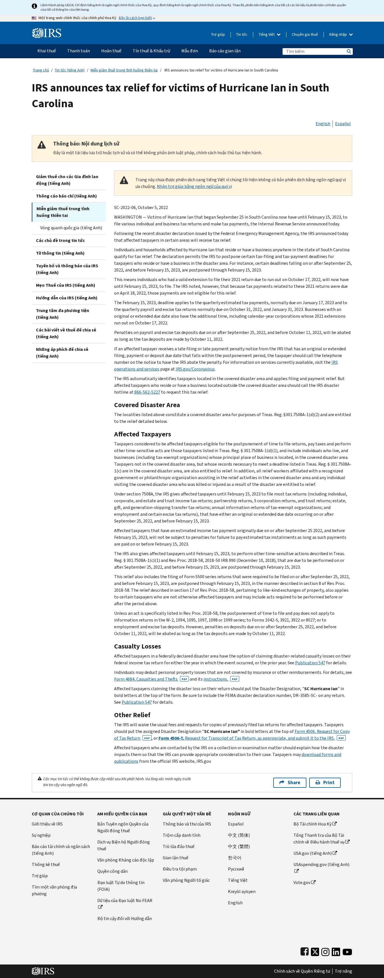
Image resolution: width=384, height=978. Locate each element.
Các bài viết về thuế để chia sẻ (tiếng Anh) (66, 333)
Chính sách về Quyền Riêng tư (302, 971)
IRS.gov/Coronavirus (195, 369)
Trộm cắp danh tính (181, 835)
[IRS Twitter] (315, 950)
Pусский (236, 869)
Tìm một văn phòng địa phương (54, 890)
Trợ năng (343, 971)
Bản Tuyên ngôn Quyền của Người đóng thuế (122, 827)
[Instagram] (325, 950)
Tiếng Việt (267, 34)
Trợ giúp (218, 34)
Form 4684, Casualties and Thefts (150, 679)
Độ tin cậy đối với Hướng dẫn (124, 918)
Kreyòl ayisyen (242, 891)
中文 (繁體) (239, 846)
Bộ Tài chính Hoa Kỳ (312, 824)
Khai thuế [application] (46, 51)
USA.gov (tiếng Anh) (312, 853)
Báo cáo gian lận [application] (225, 51)
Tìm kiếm (348, 51)
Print (329, 782)
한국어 (234, 858)
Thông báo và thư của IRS (187, 824)
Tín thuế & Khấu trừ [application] (151, 51)
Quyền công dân (112, 871)
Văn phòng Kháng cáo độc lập (125, 860)
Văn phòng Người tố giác (186, 880)
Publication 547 (310, 663)
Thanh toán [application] (78, 51)
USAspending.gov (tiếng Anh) (321, 864)
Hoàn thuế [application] (111, 51)
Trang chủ (41, 70)
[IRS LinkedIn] (336, 950)
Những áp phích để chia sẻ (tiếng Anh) (62, 352)
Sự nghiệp (41, 835)
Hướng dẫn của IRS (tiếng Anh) (67, 298)
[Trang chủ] (46, 30)
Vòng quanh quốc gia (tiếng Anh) (71, 228)
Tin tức (241, 34)
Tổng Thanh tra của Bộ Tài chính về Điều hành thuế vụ (318, 838)
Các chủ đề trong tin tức (60, 240)
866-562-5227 (147, 392)
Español (343, 124)
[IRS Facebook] (305, 950)
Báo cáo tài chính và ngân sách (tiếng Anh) (61, 850)
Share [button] (294, 782)
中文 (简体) (239, 835)
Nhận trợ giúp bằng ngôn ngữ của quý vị (194, 186)
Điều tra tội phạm (180, 869)
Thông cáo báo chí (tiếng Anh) (66, 196)
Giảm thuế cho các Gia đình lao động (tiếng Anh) (67, 180)
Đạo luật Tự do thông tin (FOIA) (120, 886)
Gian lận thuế (175, 858)
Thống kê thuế (46, 864)
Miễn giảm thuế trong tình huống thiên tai (124, 70)
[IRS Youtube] (347, 950)
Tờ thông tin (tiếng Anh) (60, 253)
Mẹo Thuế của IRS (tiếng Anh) (65, 285)
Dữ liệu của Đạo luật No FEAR (124, 900)
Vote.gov (301, 882)
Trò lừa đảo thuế (179, 846)
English (323, 124)
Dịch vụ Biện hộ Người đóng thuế (123, 845)
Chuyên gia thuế (305, 34)
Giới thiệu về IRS (47, 824)
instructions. (221, 679)
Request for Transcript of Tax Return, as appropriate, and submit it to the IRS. (251, 738)
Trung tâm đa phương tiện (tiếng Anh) (62, 314)
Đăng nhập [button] (338, 34)
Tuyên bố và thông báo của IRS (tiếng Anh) (67, 269)
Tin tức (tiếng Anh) (70, 70)
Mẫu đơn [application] (189, 51)
